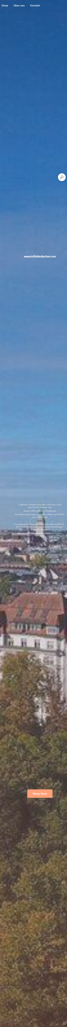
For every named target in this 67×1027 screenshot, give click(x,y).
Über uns (19, 5)
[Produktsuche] (62, 177)
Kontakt (35, 5)
